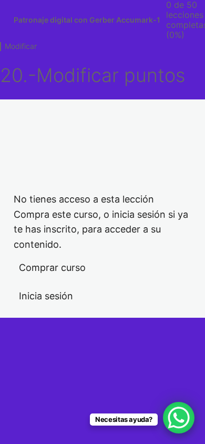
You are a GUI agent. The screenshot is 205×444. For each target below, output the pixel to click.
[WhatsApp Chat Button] (178, 417)
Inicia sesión (46, 295)
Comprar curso (52, 267)
